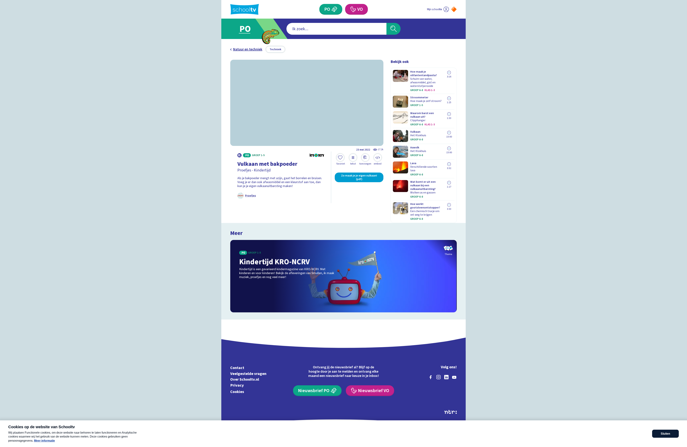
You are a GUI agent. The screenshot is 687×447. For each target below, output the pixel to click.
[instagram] (438, 377)
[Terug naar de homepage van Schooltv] (244, 9)
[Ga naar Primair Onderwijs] (248, 29)
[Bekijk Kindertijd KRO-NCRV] (343, 276)
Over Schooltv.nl (244, 379)
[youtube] (454, 377)
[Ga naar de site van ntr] (450, 412)
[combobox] (336, 29)
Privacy (237, 385)
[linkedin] (446, 377)
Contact (237, 368)
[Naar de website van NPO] (454, 9)
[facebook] (431, 377)
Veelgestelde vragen (248, 373)
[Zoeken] (393, 29)
